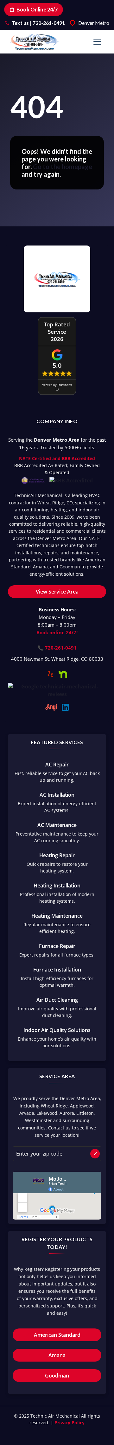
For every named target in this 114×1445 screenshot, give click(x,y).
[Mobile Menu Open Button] (97, 41)
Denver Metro (93, 23)
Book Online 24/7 (37, 9)
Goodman (57, 1375)
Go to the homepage (62, 166)
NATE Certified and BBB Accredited (57, 458)
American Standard (57, 1334)
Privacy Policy (69, 1423)
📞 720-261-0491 (57, 647)
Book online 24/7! (57, 632)
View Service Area (57, 591)
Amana (57, 1355)
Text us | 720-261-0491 (38, 23)
